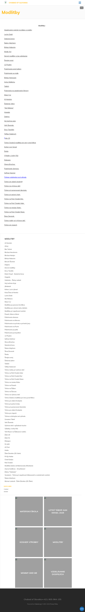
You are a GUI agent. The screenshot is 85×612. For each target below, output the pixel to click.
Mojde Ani (7, 52)
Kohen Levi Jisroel (10, 147)
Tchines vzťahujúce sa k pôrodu (15, 177)
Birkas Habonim (9, 47)
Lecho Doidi (8, 34)
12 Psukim (8, 65)
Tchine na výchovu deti (12, 186)
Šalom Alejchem (10, 43)
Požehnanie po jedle (11, 73)
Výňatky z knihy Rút (11, 156)
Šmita (6, 151)
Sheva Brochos (9, 164)
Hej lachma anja (10, 121)
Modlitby (9, 239)
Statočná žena (9, 39)
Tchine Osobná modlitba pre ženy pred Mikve (20, 143)
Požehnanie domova (11, 169)
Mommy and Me (29, 573)
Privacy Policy (54, 604)
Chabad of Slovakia (18, 3)
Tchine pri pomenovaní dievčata (15, 190)
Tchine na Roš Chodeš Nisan (14, 212)
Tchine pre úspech (10, 225)
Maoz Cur (7, 95)
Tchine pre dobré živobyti (13, 182)
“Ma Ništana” (9, 108)
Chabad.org (37, 604)
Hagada (7, 112)
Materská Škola (29, 511)
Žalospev (7, 160)
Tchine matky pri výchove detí (14, 221)
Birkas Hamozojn (10, 78)
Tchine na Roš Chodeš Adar (14, 203)
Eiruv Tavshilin (9, 130)
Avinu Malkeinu (9, 82)
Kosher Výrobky (29, 542)
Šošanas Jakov (9, 104)
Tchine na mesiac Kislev (12, 208)
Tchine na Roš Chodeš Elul (14, 199)
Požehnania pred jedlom (12, 69)
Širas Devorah (9, 216)
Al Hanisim (8, 99)
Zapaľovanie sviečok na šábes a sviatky (18, 30)
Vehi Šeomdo (9, 125)
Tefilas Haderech (10, 134)
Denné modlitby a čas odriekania (15, 56)
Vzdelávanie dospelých (58, 572)
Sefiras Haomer (9, 173)
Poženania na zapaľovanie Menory (16, 91)
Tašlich (6, 86)
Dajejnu (7, 117)
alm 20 (7, 138)
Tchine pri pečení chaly (12, 195)
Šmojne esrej (8, 60)
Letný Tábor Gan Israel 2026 (58, 511)
